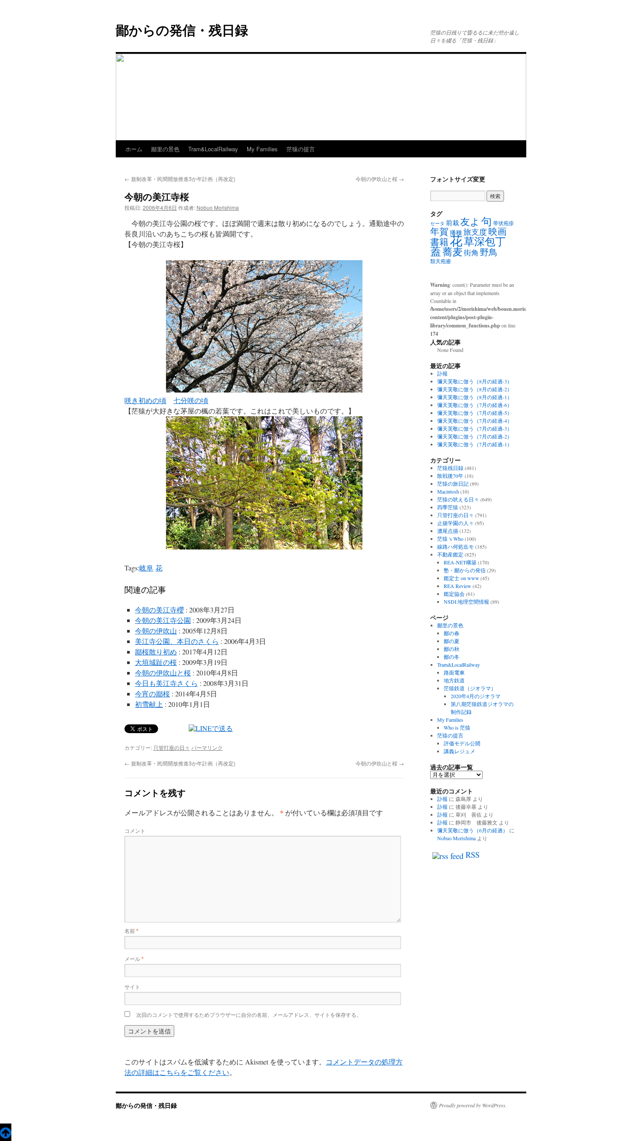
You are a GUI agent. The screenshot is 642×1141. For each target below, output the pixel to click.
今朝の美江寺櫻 (159, 609)
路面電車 (454, 672)
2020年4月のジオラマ (475, 695)
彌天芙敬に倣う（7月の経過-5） (474, 412)
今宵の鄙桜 (152, 693)
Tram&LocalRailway (213, 149)
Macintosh (448, 491)
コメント (134, 830)
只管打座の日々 (171, 747)
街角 (471, 252)
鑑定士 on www (461, 577)
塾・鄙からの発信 (465, 570)
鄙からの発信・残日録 (182, 29)
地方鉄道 (454, 680)
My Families (262, 149)
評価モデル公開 (462, 743)
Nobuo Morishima (218, 207)
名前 (131, 930)
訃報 (442, 373)
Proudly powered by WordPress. (473, 1105)
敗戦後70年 (450, 475)
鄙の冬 (451, 656)
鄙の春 (451, 633)
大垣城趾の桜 (156, 662)
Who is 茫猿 (457, 727)
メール (134, 958)
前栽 (452, 222)
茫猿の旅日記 (453, 483)
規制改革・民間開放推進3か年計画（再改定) (179, 178)
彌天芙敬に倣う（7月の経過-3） (474, 428)
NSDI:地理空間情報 (466, 601)
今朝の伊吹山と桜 (380, 178)
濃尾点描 (447, 530)
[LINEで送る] (211, 728)
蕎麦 (452, 251)
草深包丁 (485, 241)
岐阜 (146, 567)
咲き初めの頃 (145, 400)
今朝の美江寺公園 (163, 620)
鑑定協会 (454, 593)
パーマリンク (207, 747)
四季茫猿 (447, 507)
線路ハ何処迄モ (455, 546)
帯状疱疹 (503, 222)
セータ (437, 223)
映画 (497, 231)
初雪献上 (149, 704)
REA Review (457, 585)
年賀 (439, 231)
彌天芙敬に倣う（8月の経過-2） (474, 389)
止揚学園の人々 (455, 522)
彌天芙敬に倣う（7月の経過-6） (474, 404)
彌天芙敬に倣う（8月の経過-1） (474, 396)
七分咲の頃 (190, 400)
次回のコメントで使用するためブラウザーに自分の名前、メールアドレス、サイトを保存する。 (249, 1014)
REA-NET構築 (460, 562)
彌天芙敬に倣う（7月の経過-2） (474, 436)
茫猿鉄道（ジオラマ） (470, 688)
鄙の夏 (451, 640)
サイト (132, 986)
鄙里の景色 (165, 149)
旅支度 (475, 231)
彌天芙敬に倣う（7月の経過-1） (474, 444)
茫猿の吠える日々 (458, 499)
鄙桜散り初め (156, 651)
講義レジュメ (459, 751)
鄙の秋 (451, 648)
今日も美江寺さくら (166, 683)
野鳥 (488, 252)
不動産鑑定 (450, 554)
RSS (473, 854)
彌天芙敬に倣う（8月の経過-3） (474, 381)
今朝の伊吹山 (156, 630)
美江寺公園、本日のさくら (177, 641)
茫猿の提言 (300, 149)
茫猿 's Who (450, 538)
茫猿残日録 (450, 467)
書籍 (439, 242)
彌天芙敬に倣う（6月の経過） (472, 830)
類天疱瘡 (440, 260)
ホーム (133, 149)
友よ (470, 221)
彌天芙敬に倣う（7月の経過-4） (474, 420)
